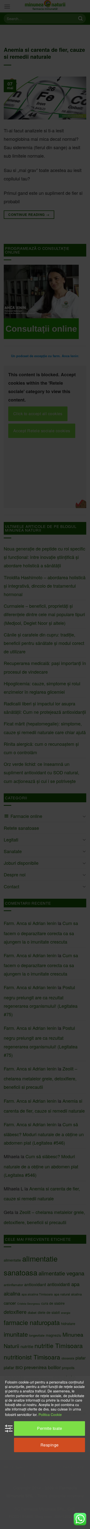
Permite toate (49, 1428)
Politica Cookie (50, 1414)
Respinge (49, 1445)
